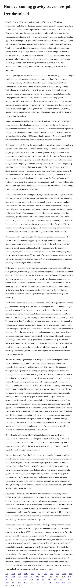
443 (55, 580)
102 (6, 585)
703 (38, 582)
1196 (50, 577)
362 (51, 574)
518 (19, 582)
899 (12, 580)
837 (32, 582)
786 (57, 577)
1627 (64, 574)
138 (37, 577)
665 (43, 580)
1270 (44, 582)
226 (19, 577)
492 (57, 574)
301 (39, 574)
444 (6, 574)
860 (50, 582)
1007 (70, 574)
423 (24, 580)
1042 (43, 577)
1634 (25, 577)
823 (18, 585)
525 (49, 580)
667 (6, 577)
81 (32, 577)
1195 (45, 574)
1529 (13, 574)
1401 (32, 574)
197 (19, 574)
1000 (31, 580)
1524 (63, 577)
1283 (25, 574)
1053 (13, 577)
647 (63, 582)
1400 (57, 582)
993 (69, 577)
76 (6, 580)
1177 (7, 582)
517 (13, 582)
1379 (18, 580)
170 (68, 580)
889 (37, 580)
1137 (25, 582)
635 (12, 585)
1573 (61, 580)
